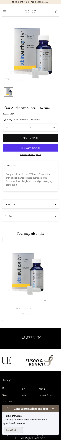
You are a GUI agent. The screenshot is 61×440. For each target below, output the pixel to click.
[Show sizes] (44, 300)
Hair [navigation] (23, 389)
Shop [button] (6, 379)
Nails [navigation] (23, 395)
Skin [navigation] (4, 395)
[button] (4, 12)
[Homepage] (30, 11)
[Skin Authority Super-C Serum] (25, 273)
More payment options (30, 155)
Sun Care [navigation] (7, 401)
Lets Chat (11, 430)
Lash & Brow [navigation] (45, 395)
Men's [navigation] (42, 389)
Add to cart (30, 138)
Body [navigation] (5, 388)
